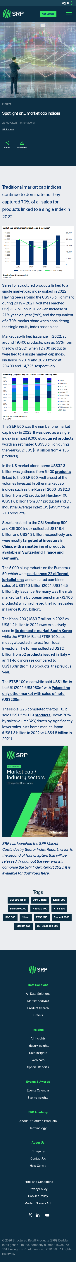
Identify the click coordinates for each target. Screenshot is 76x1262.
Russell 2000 (61, 917)
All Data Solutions (38, 993)
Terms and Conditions (38, 1181)
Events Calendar (38, 1090)
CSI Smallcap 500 (47, 926)
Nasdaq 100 (40, 908)
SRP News (8, 129)
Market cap (23, 926)
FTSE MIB (41, 917)
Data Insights (38, 1053)
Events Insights (38, 1097)
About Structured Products (38, 1121)
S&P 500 (10, 917)
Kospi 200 (59, 900)
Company (38, 1151)
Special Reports (38, 1067)
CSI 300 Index (18, 900)
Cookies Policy (38, 1196)
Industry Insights (38, 1045)
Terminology (38, 1128)
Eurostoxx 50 (18, 908)
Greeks (38, 1015)
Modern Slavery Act (38, 1203)
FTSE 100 (59, 908)
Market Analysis (38, 1001)
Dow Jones (40, 900)
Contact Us (38, 1158)
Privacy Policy (38, 1189)
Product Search (38, 1008)
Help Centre (38, 1165)
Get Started (48, 14)
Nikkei (26, 917)
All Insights (38, 1038)
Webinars (38, 1060)
